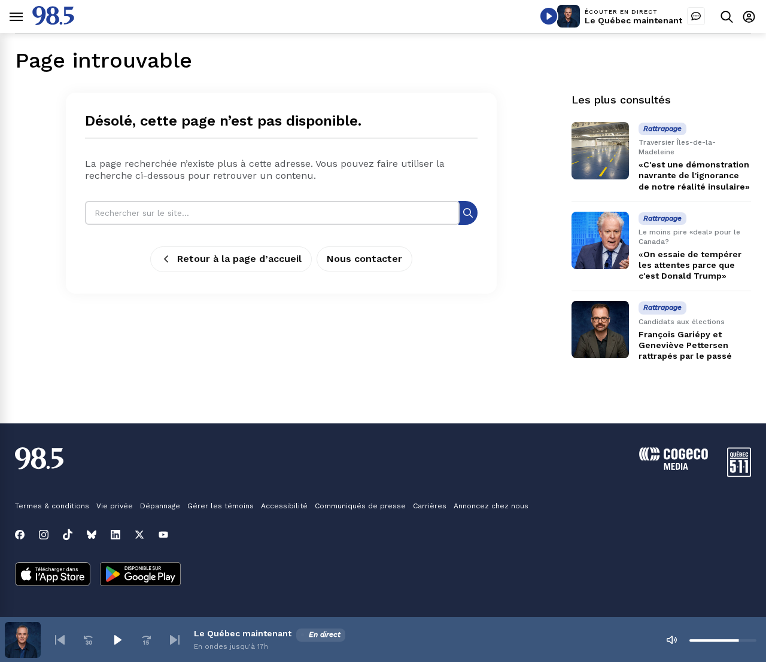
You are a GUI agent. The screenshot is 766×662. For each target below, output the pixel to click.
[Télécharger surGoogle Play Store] (140, 575)
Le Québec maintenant (633, 20)
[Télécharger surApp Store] (52, 575)
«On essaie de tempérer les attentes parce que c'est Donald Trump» (690, 264)
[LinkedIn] (115, 534)
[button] (60, 640)
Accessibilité (284, 506)
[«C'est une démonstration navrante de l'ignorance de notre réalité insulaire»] (600, 150)
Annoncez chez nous (491, 506)
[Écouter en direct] (548, 16)
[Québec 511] (739, 474)
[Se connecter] (748, 16)
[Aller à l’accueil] (53, 22)
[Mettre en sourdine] (671, 640)
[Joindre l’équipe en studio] (696, 16)
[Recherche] (468, 212)
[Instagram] (43, 534)
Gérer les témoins (220, 506)
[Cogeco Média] (673, 466)
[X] (139, 534)
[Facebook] (20, 534)
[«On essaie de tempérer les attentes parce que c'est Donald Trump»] (600, 240)
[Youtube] (163, 534)
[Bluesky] (91, 534)
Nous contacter (364, 258)
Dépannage (160, 506)
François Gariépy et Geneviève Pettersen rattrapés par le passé (685, 345)
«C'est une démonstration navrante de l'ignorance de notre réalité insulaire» (694, 175)
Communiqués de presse (360, 506)
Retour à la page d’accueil (239, 258)
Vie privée (114, 506)
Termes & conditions (52, 506)
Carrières (429, 506)
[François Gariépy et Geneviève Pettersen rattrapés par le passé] (600, 329)
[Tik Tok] (67, 534)
